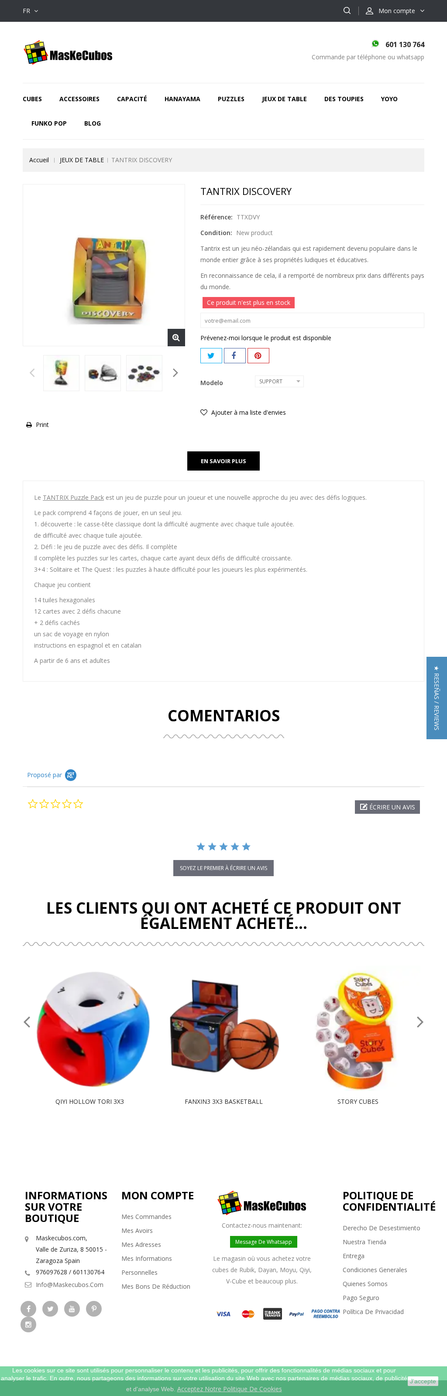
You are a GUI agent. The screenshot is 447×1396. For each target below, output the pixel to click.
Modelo (212, 383)
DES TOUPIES (344, 99)
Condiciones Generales (375, 1270)
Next (176, 375)
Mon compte (157, 1195)
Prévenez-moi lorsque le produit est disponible (265, 338)
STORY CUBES (357, 1101)
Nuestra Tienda (364, 1242)
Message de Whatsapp (263, 1242)
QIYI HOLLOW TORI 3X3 (89, 1101)
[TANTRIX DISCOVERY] (61, 373)
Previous (32, 375)
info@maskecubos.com (69, 1284)
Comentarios (224, 715)
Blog (92, 123)
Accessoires (79, 99)
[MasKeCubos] (68, 52)
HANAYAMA (182, 99)
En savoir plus (223, 461)
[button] (387, 807)
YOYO (389, 99)
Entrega (353, 1256)
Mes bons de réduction (155, 1286)
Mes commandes (146, 1216)
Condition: (216, 233)
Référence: (216, 217)
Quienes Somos (365, 1284)
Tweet (211, 355)
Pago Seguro (361, 1298)
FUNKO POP (49, 123)
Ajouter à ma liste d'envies (248, 412)
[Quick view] (99, 1028)
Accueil (39, 160)
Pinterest (258, 355)
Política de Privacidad (373, 1311)
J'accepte (423, 1381)
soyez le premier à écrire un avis (223, 868)
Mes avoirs (137, 1230)
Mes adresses (141, 1244)
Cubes (32, 99)
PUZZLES (231, 99)
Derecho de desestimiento (381, 1228)
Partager (235, 355)
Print (42, 424)
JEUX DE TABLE (284, 99)
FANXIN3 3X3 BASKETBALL (224, 1101)
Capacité (132, 99)
